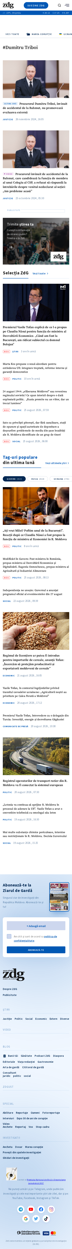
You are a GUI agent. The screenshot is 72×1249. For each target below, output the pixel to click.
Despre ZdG (10, 989)
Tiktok (46, 1218)
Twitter (36, 1218)
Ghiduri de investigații (16, 1157)
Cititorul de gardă (33, 1067)
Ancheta (7, 1147)
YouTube (31, 1209)
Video (7, 1029)
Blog (6, 1046)
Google (26, 1218)
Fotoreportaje (51, 1112)
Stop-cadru (42, 1126)
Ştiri (15, 352)
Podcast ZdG (42, 1055)
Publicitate (9, 995)
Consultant (9, 1072)
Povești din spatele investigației (22, 1152)
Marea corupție (34, 1147)
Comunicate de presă (15, 726)
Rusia (37, 479)
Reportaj (20, 1126)
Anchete (7, 1126)
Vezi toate (12, 34)
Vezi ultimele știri (56, 463)
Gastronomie (45, 1061)
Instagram (51, 1209)
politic (17, 1076)
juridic (6, 1076)
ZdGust (8, 1086)
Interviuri (8, 1118)
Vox (31, 1126)
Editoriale (9, 1061)
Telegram (20, 1209)
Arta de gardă (11, 1067)
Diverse (64, 1018)
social (27, 1076)
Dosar (18, 1147)
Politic (16, 379)
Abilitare (8, 1112)
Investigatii (11, 1137)
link (11, 247)
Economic (9, 676)
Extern (53, 1018)
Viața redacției (26, 1061)
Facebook (41, 1209)
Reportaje (22, 1112)
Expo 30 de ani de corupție (32, 1118)
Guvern (14, 479)
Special (8, 1103)
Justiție (8, 119)
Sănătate (26, 1055)
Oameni (35, 1112)
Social (16, 441)
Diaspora (58, 1055)
